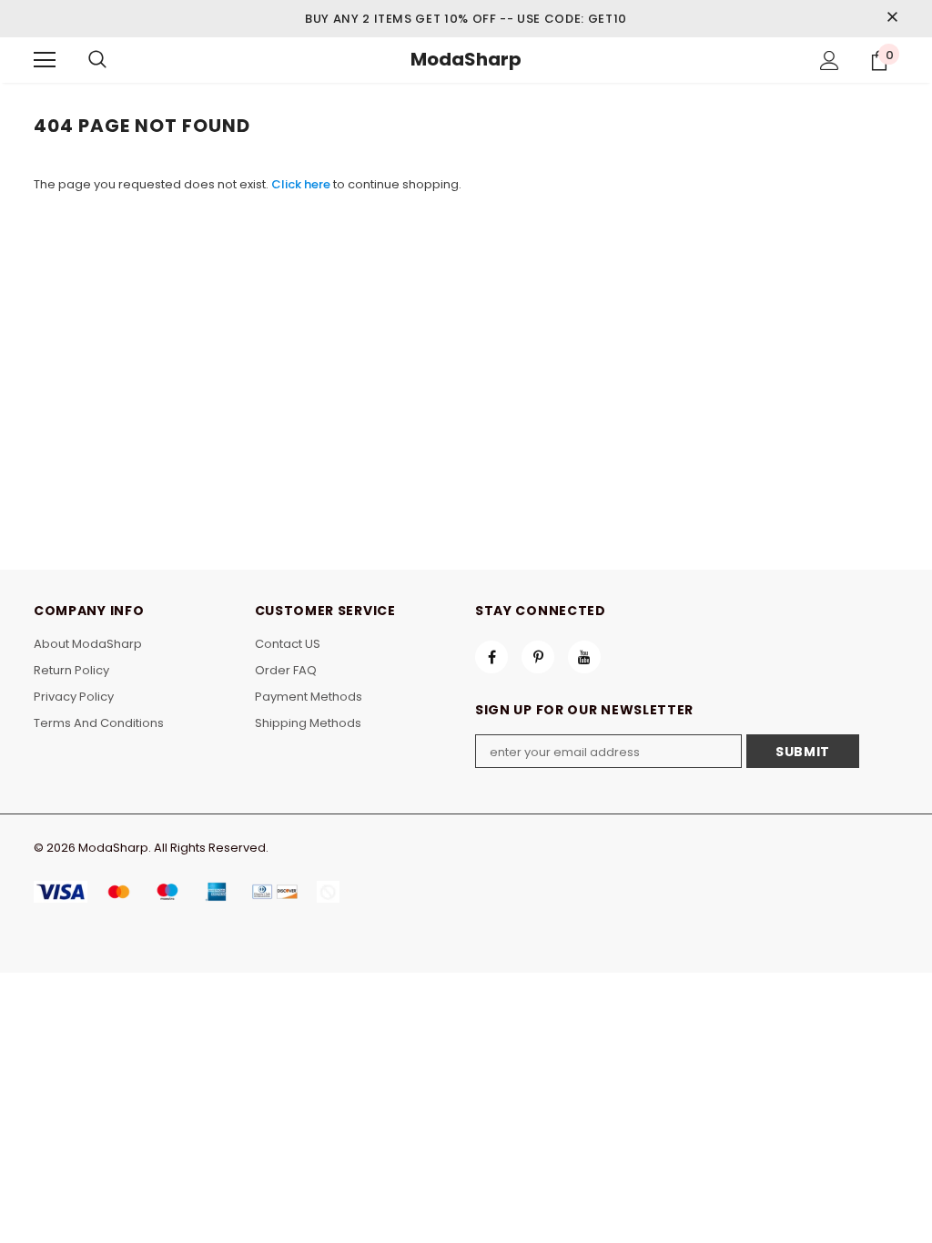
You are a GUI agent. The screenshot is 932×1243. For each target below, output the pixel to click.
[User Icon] (829, 60)
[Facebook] (491, 657)
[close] (892, 18)
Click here (302, 184)
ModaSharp (466, 59)
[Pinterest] (538, 657)
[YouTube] (584, 657)
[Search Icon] (97, 60)
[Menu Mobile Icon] (45, 60)
